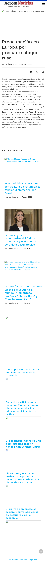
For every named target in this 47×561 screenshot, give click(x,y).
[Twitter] (37, 72)
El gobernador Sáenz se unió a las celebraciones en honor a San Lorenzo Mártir (23, 443)
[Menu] (43, 4)
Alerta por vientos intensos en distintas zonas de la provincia (22, 372)
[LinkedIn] (43, 72)
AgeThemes (34, 560)
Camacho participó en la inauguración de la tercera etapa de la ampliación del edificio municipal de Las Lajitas (22, 408)
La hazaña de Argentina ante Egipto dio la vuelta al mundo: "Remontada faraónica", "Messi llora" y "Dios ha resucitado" (23, 293)
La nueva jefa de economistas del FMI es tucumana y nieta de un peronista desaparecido (20, 239)
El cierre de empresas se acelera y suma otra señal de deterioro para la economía (22, 513)
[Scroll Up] (41, 551)
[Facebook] (31, 72)
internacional (7, 64)
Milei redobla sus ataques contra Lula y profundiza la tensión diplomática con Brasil (22, 188)
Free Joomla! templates (17, 560)
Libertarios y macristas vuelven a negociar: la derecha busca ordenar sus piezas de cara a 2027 (22, 478)
